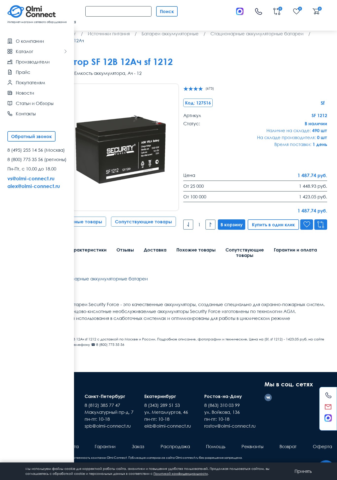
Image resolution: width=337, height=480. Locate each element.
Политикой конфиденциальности (180, 474)
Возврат (288, 446)
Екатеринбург (160, 396)
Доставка (155, 249)
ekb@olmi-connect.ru (167, 426)
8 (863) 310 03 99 (222, 405)
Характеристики (87, 249)
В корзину (232, 224)
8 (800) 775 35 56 (25, 159)
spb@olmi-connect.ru (108, 426)
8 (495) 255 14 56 (25, 150)
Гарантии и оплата (295, 249)
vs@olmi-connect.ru (31, 178)
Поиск (167, 11)
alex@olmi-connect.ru (33, 186)
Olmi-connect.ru (186, 457)
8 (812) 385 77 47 (102, 405)
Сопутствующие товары (143, 221)
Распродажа (175, 446)
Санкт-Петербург (105, 396)
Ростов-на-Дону (223, 396)
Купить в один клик (273, 224)
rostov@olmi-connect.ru (230, 426)
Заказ (138, 446)
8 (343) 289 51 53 (162, 405)
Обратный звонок (31, 136)
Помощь (215, 446)
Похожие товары (196, 249)
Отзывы (125, 249)
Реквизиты (252, 446)
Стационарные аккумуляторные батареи (101, 278)
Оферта (322, 446)
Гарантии (105, 446)
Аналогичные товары (77, 221)
